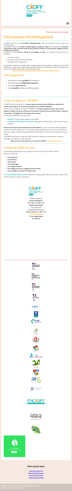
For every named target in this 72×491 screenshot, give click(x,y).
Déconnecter (13, 488)
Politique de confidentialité (22, 486)
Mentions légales (7, 486)
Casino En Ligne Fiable (36, 478)
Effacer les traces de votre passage (57, 32)
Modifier (21, 488)
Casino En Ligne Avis (36, 471)
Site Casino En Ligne (36, 475)
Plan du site (36, 486)
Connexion (5, 488)
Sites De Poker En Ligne (36, 473)
